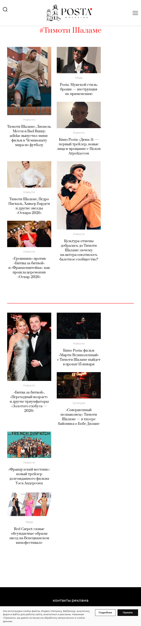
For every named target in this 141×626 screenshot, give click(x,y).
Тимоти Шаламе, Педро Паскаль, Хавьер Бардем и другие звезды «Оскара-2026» (29, 206)
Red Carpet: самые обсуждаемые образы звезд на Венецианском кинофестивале (29, 536)
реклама (80, 600)
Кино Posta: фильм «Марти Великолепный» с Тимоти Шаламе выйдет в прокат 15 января (78, 357)
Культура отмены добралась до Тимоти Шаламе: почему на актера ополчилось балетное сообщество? (78, 250)
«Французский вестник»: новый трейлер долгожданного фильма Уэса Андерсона (29, 476)
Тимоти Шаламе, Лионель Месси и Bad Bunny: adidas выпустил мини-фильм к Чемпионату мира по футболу (29, 135)
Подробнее (105, 612)
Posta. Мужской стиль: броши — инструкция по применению (79, 89)
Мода (78, 77)
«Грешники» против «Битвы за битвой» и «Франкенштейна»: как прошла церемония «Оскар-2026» (29, 267)
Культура (79, 403)
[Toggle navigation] (134, 13)
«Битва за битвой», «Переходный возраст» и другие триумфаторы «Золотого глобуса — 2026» (29, 401)
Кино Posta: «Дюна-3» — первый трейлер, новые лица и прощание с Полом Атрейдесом (79, 146)
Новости (29, 119)
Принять (128, 612)
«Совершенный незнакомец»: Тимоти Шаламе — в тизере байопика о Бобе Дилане (79, 417)
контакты (62, 600)
